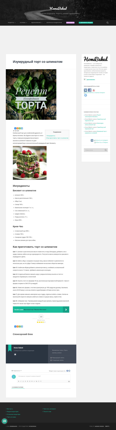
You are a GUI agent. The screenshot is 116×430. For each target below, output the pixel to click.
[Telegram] (22, 128)
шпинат (59, 353)
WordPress (32, 426)
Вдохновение (36, 22)
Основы (23, 22)
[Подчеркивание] (23, 381)
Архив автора (15, 354)
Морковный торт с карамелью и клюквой (96, 132)
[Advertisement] (58, 37)
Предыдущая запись (58, 357)
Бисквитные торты (57, 350)
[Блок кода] (34, 381)
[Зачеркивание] (25, 381)
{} (38, 381)
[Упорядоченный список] (27, 381)
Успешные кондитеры (13, 414)
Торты (66, 350)
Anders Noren (99, 426)
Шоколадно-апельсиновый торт (94, 124)
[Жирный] (19, 381)
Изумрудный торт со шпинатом (37, 61)
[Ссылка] (36, 381)
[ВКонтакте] (15, 128)
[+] (41, 381)
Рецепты (11, 22)
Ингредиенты (50, 135)
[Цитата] (32, 381)
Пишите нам (47, 411)
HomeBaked (58, 8)
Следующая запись (58, 360)
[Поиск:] (96, 150)
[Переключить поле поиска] (107, 22)
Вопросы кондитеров (54, 22)
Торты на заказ (11, 417)
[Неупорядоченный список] (30, 381)
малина (54, 353)
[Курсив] (21, 381)
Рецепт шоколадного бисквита (93, 115)
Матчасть (10, 409)
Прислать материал (49, 409)
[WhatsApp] (20, 128)
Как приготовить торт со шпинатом (57, 138)
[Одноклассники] (17, 128)
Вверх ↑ (107, 426)
